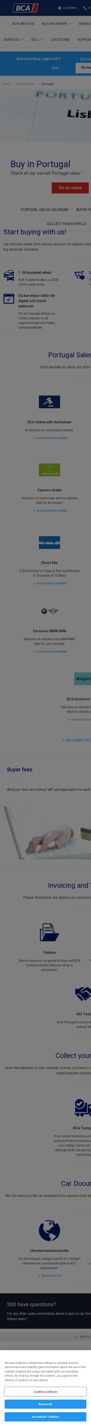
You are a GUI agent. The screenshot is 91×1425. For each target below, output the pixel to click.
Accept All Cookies (45, 1416)
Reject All (45, 1404)
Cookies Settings (45, 1391)
